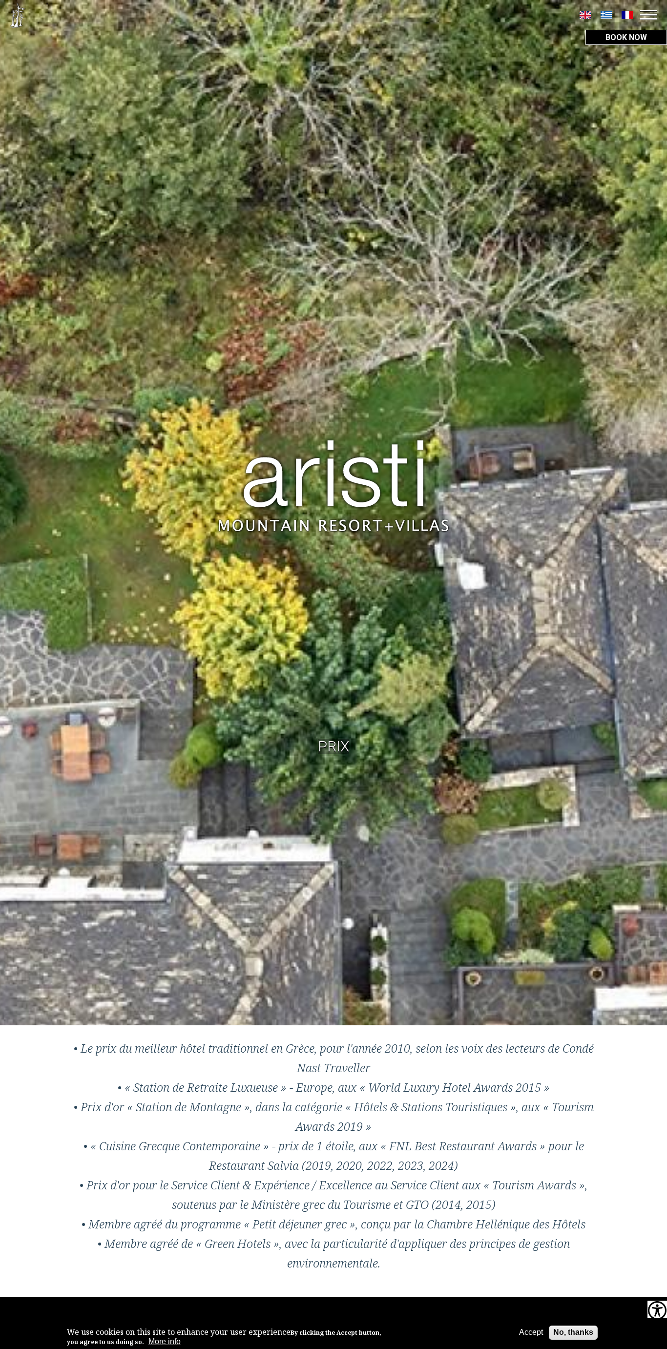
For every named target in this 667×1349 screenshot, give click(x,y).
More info (164, 1342)
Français (627, 15)
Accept (531, 1332)
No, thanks (573, 1332)
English (585, 15)
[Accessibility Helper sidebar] (657, 1311)
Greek (606, 15)
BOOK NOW (626, 37)
